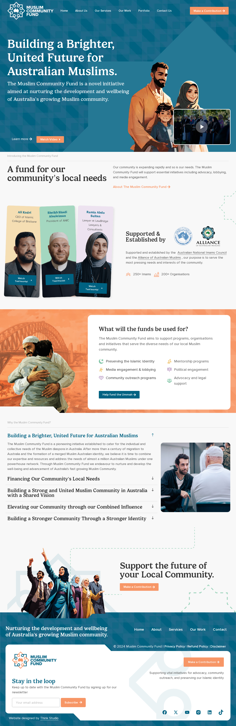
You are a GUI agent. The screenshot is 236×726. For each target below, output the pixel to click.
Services (176, 629)
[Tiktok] (221, 712)
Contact (220, 629)
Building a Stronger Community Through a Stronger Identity (76, 519)
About (156, 629)
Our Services (103, 10)
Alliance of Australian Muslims (159, 257)
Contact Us (164, 10)
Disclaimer (218, 646)
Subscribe (72, 702)
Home (64, 10)
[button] (81, 436)
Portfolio (144, 10)
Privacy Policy (174, 646)
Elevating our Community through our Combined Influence (74, 507)
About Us (81, 10)
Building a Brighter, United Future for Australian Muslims (72, 436)
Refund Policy (197, 646)
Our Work (125, 10)
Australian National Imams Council (202, 252)
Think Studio (49, 718)
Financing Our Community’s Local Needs (53, 479)
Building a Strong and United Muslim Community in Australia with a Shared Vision (77, 493)
